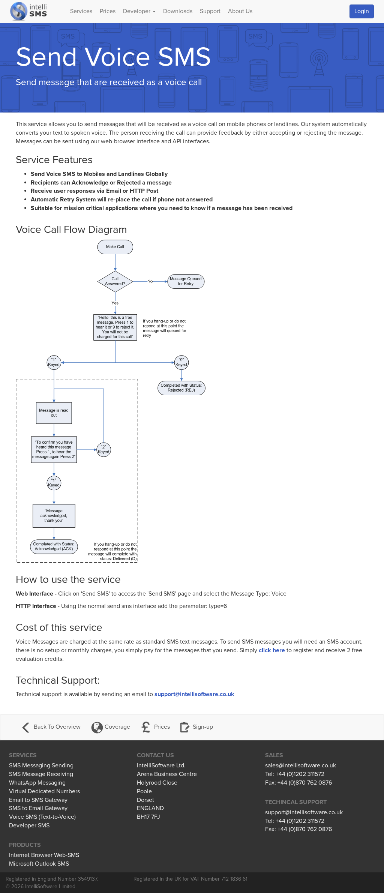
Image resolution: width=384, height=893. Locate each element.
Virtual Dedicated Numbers (44, 791)
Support (210, 11)
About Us (240, 11)
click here (272, 650)
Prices (108, 11)
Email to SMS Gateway (38, 800)
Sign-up (203, 727)
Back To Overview (56, 727)
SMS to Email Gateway (38, 808)
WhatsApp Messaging (37, 782)
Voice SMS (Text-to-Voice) (42, 817)
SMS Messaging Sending (41, 765)
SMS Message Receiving (41, 774)
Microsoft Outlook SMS (39, 863)
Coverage (116, 727)
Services (81, 11)
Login (361, 11)
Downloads (177, 11)
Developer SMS (29, 825)
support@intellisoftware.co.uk (194, 694)
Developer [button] (137, 11)
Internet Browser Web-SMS (44, 855)
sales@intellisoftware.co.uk (300, 765)
